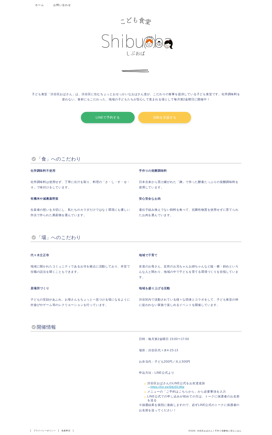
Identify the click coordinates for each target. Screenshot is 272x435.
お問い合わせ (62, 5)
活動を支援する (164, 117)
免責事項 (65, 430)
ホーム (39, 5)
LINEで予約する (108, 117)
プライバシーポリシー (44, 430)
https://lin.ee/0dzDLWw (167, 387)
